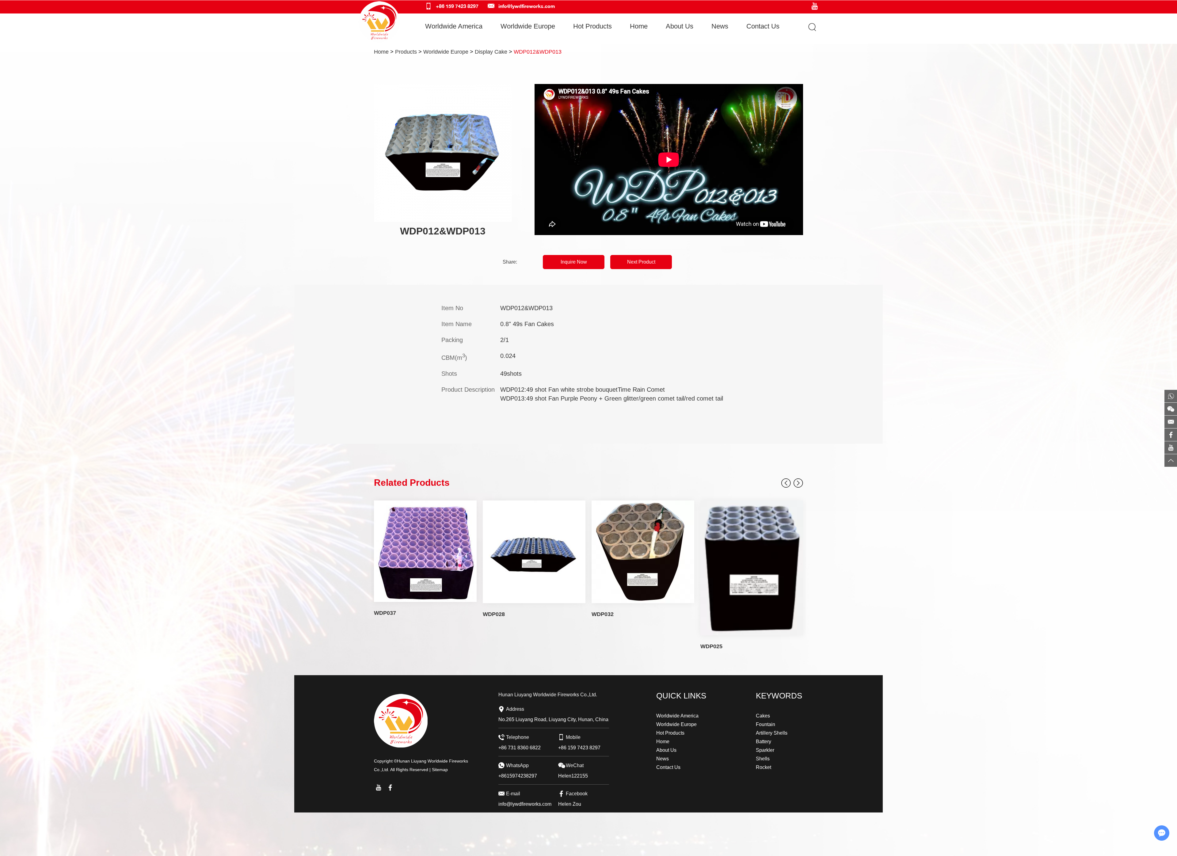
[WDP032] (643, 551)
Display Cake (491, 52)
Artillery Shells (771, 733)
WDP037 (385, 613)
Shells (763, 758)
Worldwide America (453, 26)
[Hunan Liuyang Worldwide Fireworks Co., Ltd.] (379, 21)
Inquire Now (574, 261)
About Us (679, 26)
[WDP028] (534, 551)
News (719, 26)
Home (639, 26)
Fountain (765, 724)
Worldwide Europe (528, 26)
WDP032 (603, 614)
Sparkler (765, 750)
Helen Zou (569, 804)
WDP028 (494, 614)
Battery (763, 741)
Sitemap (440, 769)
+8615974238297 (517, 775)
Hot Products (592, 26)
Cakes (763, 715)
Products (406, 52)
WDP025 (711, 646)
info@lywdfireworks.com (526, 6)
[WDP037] (425, 551)
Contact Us (762, 26)
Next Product (641, 261)
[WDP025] (751, 567)
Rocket (763, 767)
